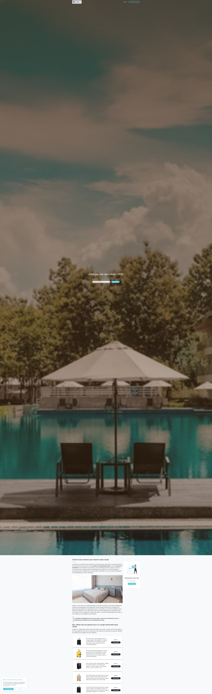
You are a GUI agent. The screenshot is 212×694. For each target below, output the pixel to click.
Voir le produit (116, 642)
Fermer (20, 689)
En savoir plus (6, 686)
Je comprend (8, 689)
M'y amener (115, 281)
